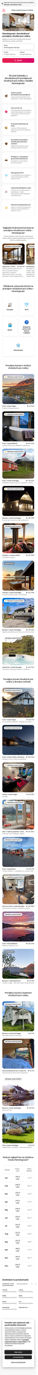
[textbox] (10, 54)
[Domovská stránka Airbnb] (3, 10)
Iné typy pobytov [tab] (22, 1284)
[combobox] (18, 47)
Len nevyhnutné (18, 1357)
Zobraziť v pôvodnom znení (13, 4)
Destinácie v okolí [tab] (8, 1284)
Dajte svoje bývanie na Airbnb (22, 10)
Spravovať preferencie (18, 1362)
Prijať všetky (18, 1352)
